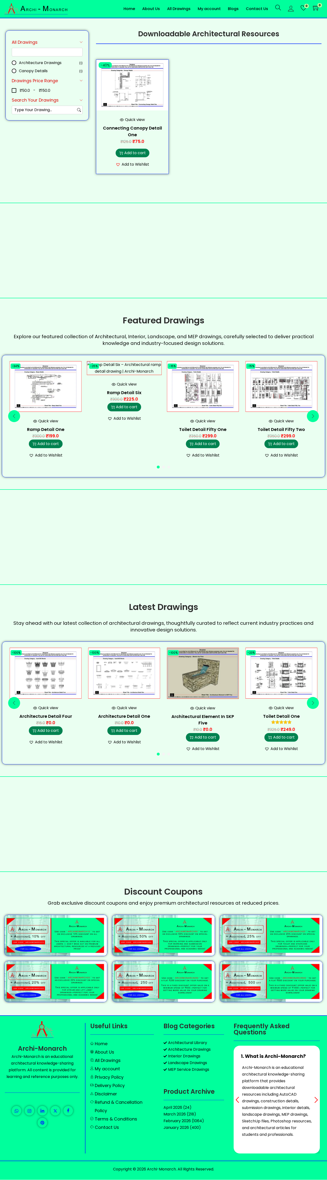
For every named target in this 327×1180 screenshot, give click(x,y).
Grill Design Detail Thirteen (281, 399)
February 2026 (177, 1121)
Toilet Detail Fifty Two (202, 429)
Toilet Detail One (203, 716)
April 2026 (173, 1107)
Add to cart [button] (135, 153)
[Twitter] (55, 1110)
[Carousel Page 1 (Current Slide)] (158, 467)
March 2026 (175, 1114)
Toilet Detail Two (281, 716)
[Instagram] (29, 1110)
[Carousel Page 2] (163, 467)
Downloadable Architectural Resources (208, 34)
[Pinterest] (42, 1122)
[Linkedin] (42, 1110)
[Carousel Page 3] (168, 467)
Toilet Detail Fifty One (124, 429)
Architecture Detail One (46, 716)
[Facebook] (68, 1110)
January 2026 (176, 1127)
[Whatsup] (16, 1110)
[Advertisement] (163, 250)
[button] (132, 164)
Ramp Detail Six (45, 393)
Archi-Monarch (42, 1048)
